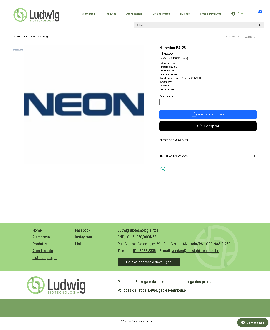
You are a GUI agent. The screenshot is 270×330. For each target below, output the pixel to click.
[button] (260, 11)
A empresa (41, 236)
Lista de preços (44, 257)
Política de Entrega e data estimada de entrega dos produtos (167, 281)
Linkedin (81, 243)
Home (37, 230)
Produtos (39, 243)
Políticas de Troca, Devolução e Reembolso (152, 290)
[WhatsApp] (162, 168)
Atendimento (42, 250)
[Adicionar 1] (175, 102)
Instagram (83, 236)
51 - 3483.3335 (144, 250)
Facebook (82, 230)
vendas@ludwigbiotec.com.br (195, 250)
